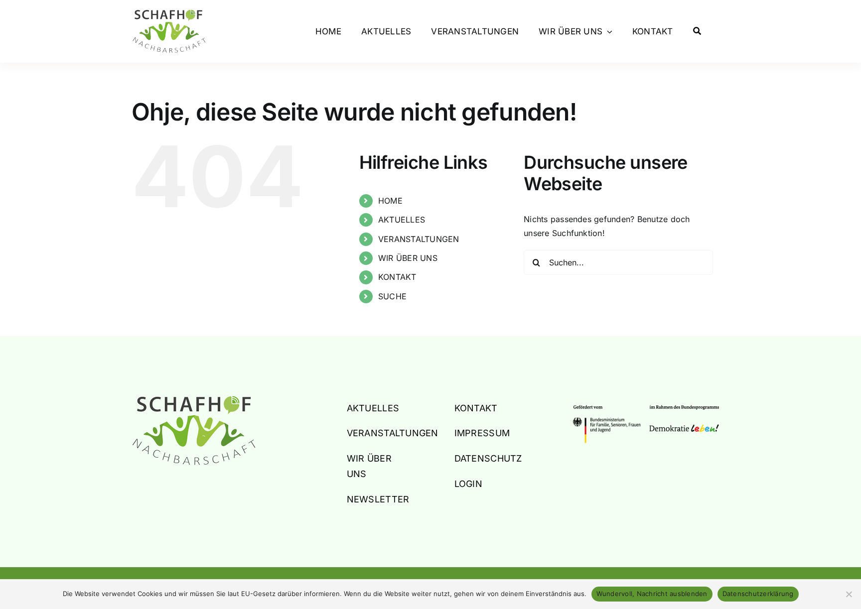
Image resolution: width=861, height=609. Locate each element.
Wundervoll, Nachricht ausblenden (652, 594)
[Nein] (849, 594)
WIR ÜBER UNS (407, 258)
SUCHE (392, 296)
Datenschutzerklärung (758, 594)
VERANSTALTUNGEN (418, 239)
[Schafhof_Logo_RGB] (194, 400)
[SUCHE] (697, 31)
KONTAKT (397, 277)
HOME (390, 201)
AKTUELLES (401, 220)
